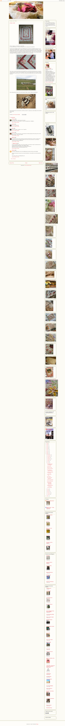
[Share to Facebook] (25, 114)
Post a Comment (13, 158)
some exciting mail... (49, 474)
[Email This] (22, 114)
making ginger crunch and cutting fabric (49, 483)
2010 (47, 452)
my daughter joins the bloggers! (49, 464)
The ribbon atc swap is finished (50, 470)
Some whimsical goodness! (49, 478)
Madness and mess (17, 4)
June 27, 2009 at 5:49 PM (15, 122)
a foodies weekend (50, 468)
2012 (47, 449)
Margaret (13, 137)
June (48, 462)
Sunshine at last (49, 467)
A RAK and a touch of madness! (50, 485)
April (48, 490)
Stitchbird (48, 535)
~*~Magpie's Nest (14, 143)
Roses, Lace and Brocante (49, 528)
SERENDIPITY (48, 673)
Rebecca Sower (48, 705)
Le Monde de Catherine (50, 698)
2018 (47, 443)
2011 (47, 451)
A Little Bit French (49, 597)
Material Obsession (49, 572)
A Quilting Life (48, 588)
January (48, 494)
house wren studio (49, 639)
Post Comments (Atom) (28, 165)
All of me (47, 521)
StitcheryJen (48, 545)
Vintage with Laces (49, 651)
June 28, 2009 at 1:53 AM (15, 135)
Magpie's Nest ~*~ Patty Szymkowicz (50, 508)
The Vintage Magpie (49, 685)
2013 (47, 448)
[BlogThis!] (23, 114)
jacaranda (48, 555)
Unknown (13, 150)
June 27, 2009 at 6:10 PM (15, 126)
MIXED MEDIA (48, 642)
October (48, 457)
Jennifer (13, 124)
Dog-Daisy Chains (49, 619)
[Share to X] (24, 114)
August (48, 460)
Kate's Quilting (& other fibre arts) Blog (50, 611)
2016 (47, 444)
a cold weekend (49, 487)
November (49, 456)
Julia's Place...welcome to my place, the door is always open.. (50, 666)
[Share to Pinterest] (25, 114)
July (48, 461)
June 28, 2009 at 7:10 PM (15, 141)
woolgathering (48, 676)
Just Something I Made (50, 614)
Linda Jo (13, 132)
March (48, 491)
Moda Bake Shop (49, 707)
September (49, 458)
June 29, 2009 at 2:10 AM (15, 148)
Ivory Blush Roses (49, 604)
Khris (12, 128)
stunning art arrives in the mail (50, 472)
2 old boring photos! (50, 479)
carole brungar (48, 68)
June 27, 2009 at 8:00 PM (15, 130)
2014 (47, 447)
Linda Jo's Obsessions (50, 500)
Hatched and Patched (49, 581)
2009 (47, 453)
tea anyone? (49, 476)
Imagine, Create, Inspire (50, 626)
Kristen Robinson (49, 688)
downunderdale (49, 565)
